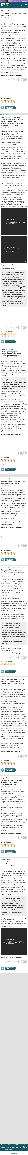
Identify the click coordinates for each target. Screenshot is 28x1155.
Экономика (21, 567)
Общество (4, 11)
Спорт (3, 778)
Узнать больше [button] (8, 1149)
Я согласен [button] (14, 1153)
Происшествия (5, 117)
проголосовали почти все (15, 742)
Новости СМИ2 (3, 114)
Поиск (22, 5)
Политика (4, 349)
